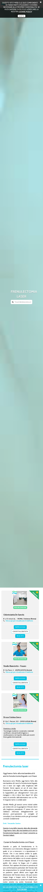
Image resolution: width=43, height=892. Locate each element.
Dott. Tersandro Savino (12, 823)
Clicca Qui (22, 889)
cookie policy (25, 11)
